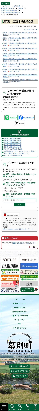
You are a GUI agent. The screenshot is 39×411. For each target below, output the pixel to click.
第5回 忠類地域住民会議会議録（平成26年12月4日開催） (20, 55)
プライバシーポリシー (15, 383)
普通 (17, 180)
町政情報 (17, 6)
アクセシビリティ (19, 328)
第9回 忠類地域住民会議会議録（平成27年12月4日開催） (20, 76)
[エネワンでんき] (10, 277)
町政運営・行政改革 (7, 8)
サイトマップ (20, 319)
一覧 (33, 247)
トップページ (5, 6)
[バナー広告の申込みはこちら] (29, 289)
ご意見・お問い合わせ (19, 315)
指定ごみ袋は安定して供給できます (24, 243)
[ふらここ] (29, 271)
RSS (19, 324)
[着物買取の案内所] (10, 283)
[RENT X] (29, 283)
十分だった (8, 180)
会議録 (21, 8)
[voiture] (10, 259)
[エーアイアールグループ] (10, 271)
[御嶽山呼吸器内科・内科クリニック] (29, 277)
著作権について (19, 307)
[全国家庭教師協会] (29, 265)
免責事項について (19, 303)
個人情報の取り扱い (19, 311)
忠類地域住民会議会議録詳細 (10, 12)
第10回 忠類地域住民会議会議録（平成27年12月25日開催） (20, 81)
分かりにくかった (11, 191)
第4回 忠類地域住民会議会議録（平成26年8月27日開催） (20, 49)
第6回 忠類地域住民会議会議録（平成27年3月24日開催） (20, 60)
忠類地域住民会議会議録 (9, 10)
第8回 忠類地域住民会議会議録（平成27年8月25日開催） (20, 70)
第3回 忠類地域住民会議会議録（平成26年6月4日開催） (20, 44)
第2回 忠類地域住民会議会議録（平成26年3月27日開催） (20, 39)
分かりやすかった (11, 188)
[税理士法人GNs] (10, 289)
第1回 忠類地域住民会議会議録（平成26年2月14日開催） (20, 34)
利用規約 (27, 383)
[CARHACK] (10, 265)
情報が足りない (27, 180)
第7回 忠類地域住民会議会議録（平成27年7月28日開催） (20, 65)
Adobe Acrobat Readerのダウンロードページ (18, 229)
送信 (19, 204)
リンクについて (19, 299)
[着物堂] (29, 259)
